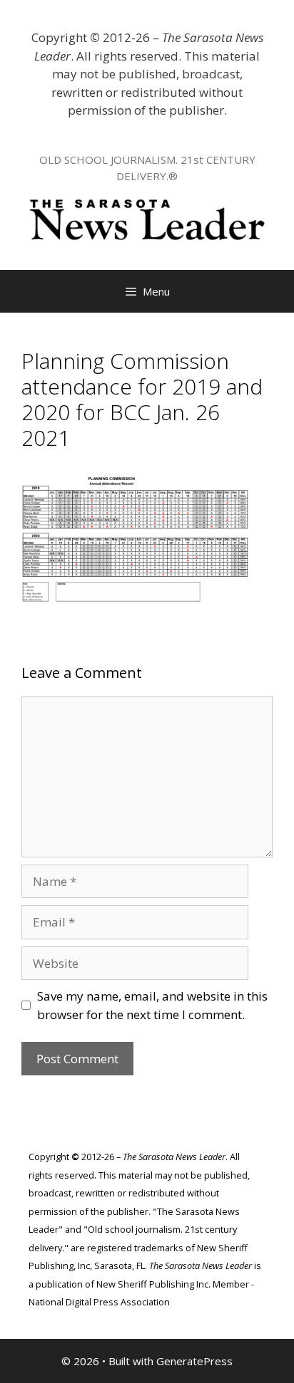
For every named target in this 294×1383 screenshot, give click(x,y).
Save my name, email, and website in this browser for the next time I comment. (152, 1005)
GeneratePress (194, 1361)
